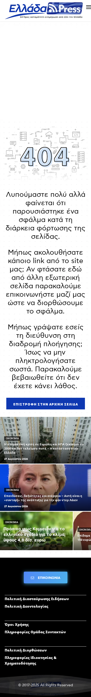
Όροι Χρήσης (17, 624)
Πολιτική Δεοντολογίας (26, 606)
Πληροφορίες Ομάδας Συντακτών (35, 632)
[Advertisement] (45, 73)
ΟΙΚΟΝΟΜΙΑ (12, 438)
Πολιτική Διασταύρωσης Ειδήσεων (37, 598)
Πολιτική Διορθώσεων (26, 650)
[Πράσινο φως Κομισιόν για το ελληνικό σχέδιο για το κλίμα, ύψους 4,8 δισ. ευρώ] (36, 531)
